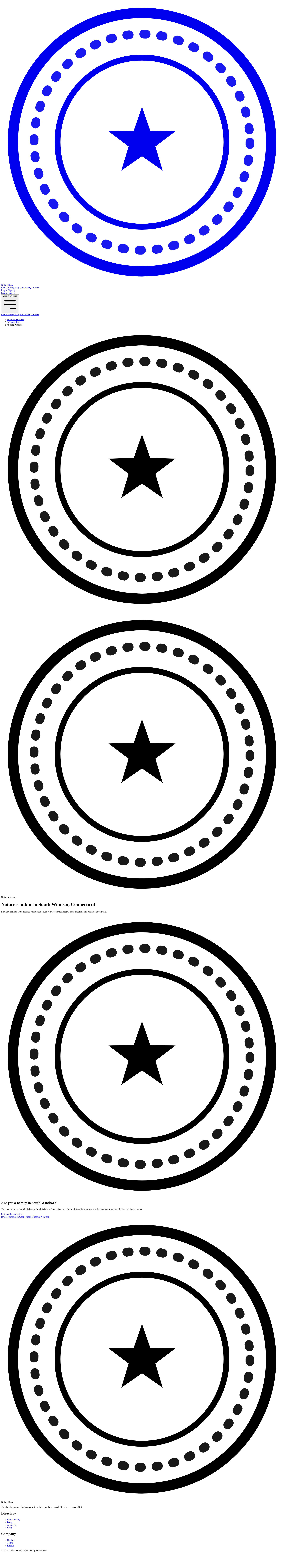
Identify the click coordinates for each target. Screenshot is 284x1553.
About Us (11, 1525)
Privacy (10, 1545)
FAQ (29, 287)
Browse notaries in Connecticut (16, 1217)
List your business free (11, 1214)
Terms (10, 1542)
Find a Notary (8, 287)
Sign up (11, 290)
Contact (35, 287)
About (23, 287)
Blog (17, 287)
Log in (4, 290)
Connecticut (14, 322)
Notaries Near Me (15, 319)
